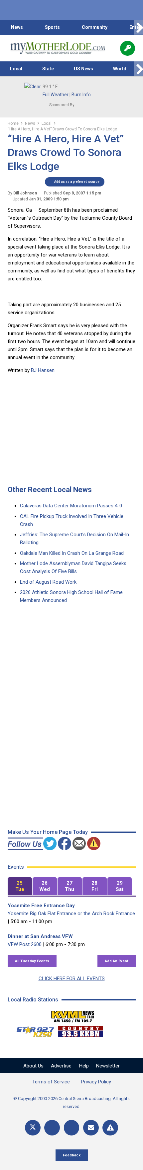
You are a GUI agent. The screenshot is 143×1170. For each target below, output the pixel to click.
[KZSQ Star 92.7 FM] (32, 1030)
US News (83, 68)
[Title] (110, 1127)
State (48, 68)
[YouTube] (71, 1127)
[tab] (20, 886)
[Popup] (127, 48)
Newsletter (108, 1066)
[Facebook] (52, 1127)
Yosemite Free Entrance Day (41, 906)
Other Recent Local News (50, 489)
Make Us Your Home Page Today (48, 832)
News (17, 27)
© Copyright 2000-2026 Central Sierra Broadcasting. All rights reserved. (71, 1102)
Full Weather (56, 94)
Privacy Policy (96, 1082)
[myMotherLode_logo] (58, 48)
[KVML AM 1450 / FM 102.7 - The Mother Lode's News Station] (72, 1015)
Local (16, 68)
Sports (52, 27)
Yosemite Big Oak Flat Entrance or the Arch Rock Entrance (71, 913)
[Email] (91, 1127)
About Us (33, 1066)
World (119, 68)
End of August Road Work (48, 582)
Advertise (61, 1066)
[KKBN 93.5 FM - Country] (80, 1030)
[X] (33, 1127)
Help (84, 1066)
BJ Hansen (43, 370)
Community (94, 27)
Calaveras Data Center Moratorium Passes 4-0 (71, 506)
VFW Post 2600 (25, 944)
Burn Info (81, 94)
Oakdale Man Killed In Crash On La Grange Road (72, 553)
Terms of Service (51, 1082)
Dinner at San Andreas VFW (40, 936)
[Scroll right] (138, 27)
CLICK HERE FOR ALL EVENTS (72, 979)
